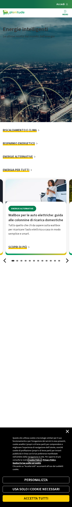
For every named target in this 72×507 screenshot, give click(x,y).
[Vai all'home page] (13, 13)
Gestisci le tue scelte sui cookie (27, 463)
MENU (65, 14)
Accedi (60, 4)
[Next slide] (67, 260)
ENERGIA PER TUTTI (16, 170)
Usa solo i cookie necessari (36, 489)
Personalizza (36, 480)
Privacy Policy (49, 460)
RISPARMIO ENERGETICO (19, 143)
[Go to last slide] (5, 260)
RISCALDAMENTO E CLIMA (20, 130)
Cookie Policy (34, 460)
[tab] (13, 260)
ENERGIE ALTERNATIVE (18, 157)
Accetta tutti (36, 498)
